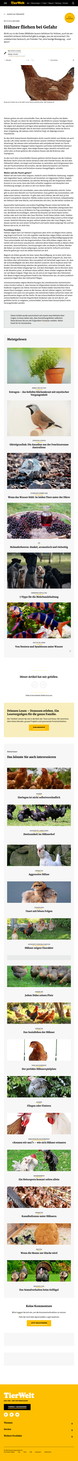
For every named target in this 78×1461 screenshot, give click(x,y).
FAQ (19, 1452)
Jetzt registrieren (39, 1323)
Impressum (38, 1452)
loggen (20, 1312)
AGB (31, 1452)
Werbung (58, 3)
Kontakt (65, 3)
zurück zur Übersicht (15, 14)
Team (24, 1452)
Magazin (51, 3)
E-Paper (44, 3)
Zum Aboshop (39, 727)
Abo (28, 3)
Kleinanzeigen (35, 3)
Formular (46, 320)
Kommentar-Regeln (9, 1452)
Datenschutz (47, 1452)
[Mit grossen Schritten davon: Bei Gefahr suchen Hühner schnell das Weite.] (39, 84)
